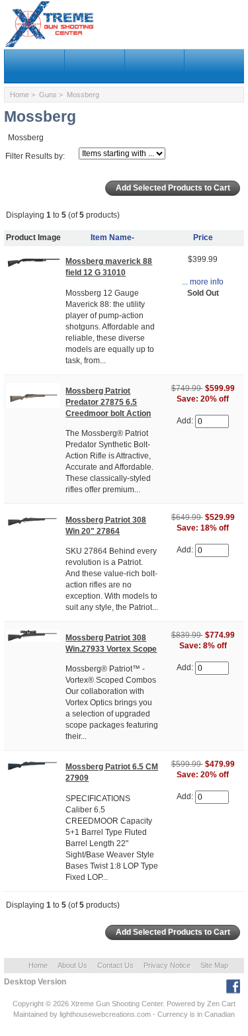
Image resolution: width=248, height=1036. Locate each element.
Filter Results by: (35, 156)
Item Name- (112, 237)
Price (203, 237)
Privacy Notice (167, 965)
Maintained (30, 1014)
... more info (203, 281)
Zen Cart (221, 1004)
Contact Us (115, 965)
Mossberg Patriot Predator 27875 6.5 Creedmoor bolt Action (108, 402)
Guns (48, 95)
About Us (72, 965)
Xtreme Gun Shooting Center (117, 1004)
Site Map (214, 965)
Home (19, 95)
